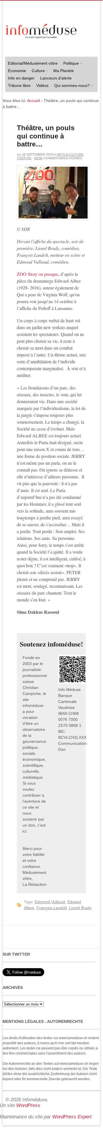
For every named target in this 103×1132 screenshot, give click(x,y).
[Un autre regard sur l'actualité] (42, 30)
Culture (37, 71)
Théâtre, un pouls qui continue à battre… (45, 136)
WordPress (28, 1105)
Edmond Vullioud (50, 902)
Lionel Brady (80, 907)
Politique (69, 64)
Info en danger (21, 78)
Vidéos (42, 85)
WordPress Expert (72, 1116)
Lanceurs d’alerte (56, 78)
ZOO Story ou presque (37, 274)
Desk (38, 158)
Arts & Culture (70, 154)
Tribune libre (19, 85)
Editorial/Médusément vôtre (33, 63)
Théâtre (24, 158)
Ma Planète (63, 70)
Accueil (33, 100)
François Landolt (52, 907)
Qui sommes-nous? (70, 86)
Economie (17, 70)
